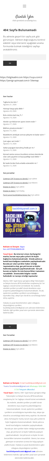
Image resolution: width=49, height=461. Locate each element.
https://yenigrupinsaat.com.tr (15, 80)
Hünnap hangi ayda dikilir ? (13, 109)
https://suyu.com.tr (32, 77)
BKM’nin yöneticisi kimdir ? (13, 128)
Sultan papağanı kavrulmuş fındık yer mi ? (19, 148)
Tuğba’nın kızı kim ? (10, 102)
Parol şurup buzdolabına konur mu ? (17, 195)
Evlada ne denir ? (9, 187)
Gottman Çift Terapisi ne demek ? (16, 179)
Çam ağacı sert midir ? (11, 141)
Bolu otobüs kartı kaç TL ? (13, 115)
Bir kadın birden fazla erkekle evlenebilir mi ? (20, 163)
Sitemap (34, 80)
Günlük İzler (25, 17)
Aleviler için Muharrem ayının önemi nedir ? (19, 122)
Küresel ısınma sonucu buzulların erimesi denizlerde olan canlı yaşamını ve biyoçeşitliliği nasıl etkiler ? (23, 155)
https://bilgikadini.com (11, 77)
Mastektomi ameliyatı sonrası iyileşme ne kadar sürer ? (24, 135)
